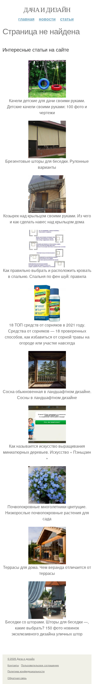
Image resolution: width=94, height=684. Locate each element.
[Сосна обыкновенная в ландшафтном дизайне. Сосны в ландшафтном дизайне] (47, 385)
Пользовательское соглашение (40, 665)
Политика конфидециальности (26, 671)
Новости (47, 19)
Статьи (67, 19)
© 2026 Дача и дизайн (21, 658)
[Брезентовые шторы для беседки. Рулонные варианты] (47, 155)
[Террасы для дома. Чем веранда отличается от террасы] (47, 561)
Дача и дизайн (47, 9)
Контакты (13, 665)
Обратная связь (17, 678)
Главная (26, 19)
